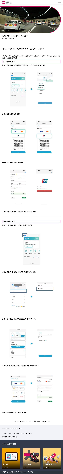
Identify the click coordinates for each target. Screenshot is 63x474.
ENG (59, 2)
